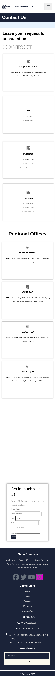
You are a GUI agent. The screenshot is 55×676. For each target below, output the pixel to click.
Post (12, 523)
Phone (13, 518)
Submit (13, 537)
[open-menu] (48, 6)
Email (14, 514)
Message (14, 533)
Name (13, 509)
